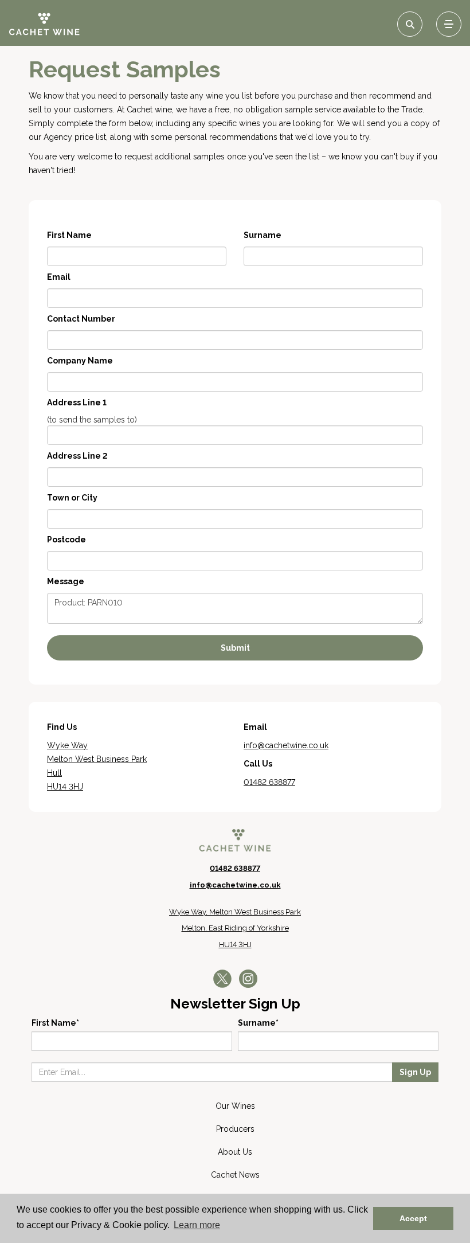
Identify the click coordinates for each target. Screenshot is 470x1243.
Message (65, 581)
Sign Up (415, 1072)
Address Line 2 (77, 455)
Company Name (80, 360)
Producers (235, 1128)
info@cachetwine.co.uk (235, 885)
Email (58, 277)
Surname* (258, 1022)
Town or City (72, 497)
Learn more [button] (197, 1225)
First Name (69, 235)
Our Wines (235, 1106)
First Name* (55, 1022)
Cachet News (235, 1174)
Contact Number (81, 318)
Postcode (66, 539)
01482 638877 (235, 868)
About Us (235, 1151)
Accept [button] (413, 1218)
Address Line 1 (77, 402)
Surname (262, 235)
